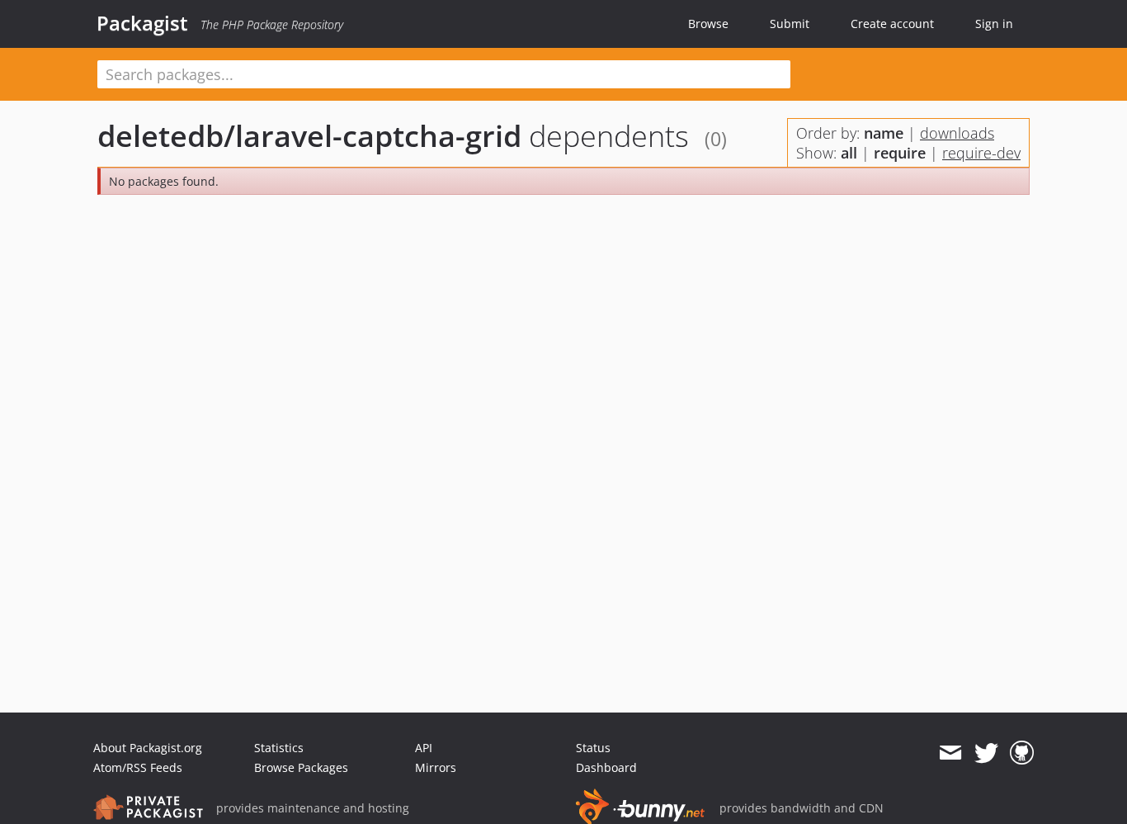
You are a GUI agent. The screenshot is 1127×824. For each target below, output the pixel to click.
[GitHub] (1022, 753)
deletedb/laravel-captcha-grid (309, 136)
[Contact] (950, 753)
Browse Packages (301, 767)
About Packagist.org (147, 747)
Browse (708, 23)
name (883, 133)
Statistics (279, 747)
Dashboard (606, 767)
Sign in (994, 23)
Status (593, 747)
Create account (892, 23)
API (423, 747)
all (849, 153)
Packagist (142, 23)
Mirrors (435, 767)
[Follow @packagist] (986, 753)
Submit (789, 23)
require (900, 153)
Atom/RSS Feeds (137, 767)
